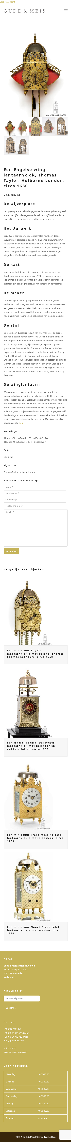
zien (21, 422)
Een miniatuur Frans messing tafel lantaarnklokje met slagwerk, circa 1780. (35, 838)
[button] (66, 11)
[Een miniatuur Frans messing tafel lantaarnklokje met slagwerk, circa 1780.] (28, 794)
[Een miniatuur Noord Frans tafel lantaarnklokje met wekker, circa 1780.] (28, 886)
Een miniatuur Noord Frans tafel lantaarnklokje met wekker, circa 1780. (34, 930)
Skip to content (7, 1)
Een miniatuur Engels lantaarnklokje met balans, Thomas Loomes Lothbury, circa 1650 (35, 653)
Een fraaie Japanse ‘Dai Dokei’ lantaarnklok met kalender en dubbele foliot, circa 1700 (31, 746)
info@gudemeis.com (14, 1040)
